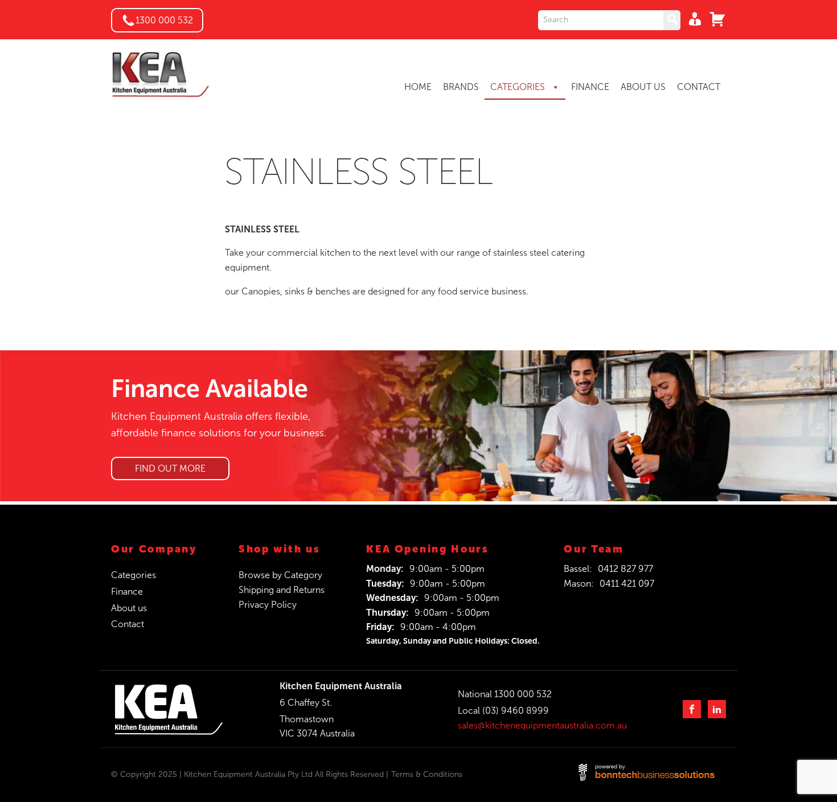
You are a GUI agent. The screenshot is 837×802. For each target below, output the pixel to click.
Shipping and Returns (282, 590)
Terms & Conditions (426, 774)
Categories (133, 575)
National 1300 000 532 (505, 694)
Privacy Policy (268, 604)
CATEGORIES (518, 87)
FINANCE (590, 87)
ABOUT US (643, 87)
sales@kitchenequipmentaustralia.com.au (542, 725)
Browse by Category (280, 575)
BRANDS (461, 87)
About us (129, 608)
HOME (418, 87)
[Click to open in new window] (609, 20)
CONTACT (698, 87)
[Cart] (714, 18)
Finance (127, 591)
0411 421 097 (627, 583)
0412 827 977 (625, 569)
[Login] (691, 18)
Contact (127, 624)
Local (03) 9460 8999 (503, 710)
